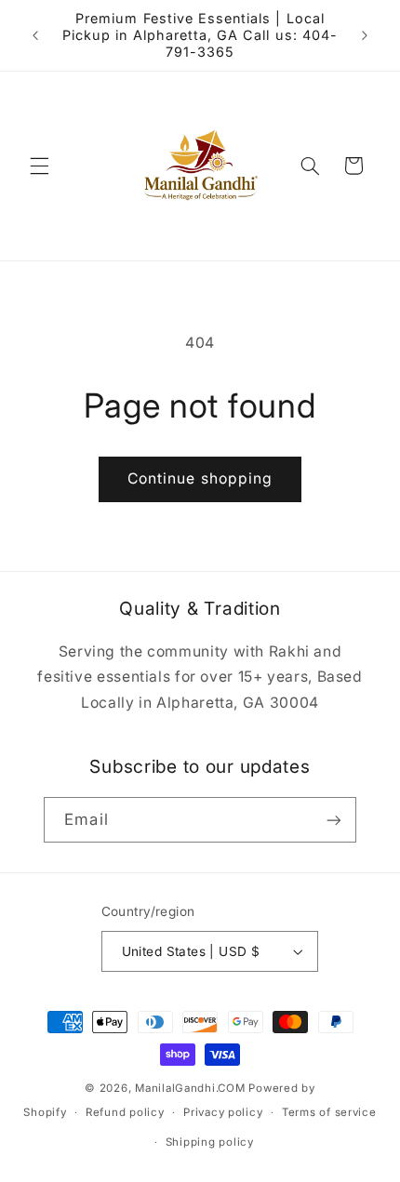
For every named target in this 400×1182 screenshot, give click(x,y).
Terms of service (329, 1112)
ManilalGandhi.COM (190, 1088)
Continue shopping (200, 478)
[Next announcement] (364, 35)
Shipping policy (210, 1142)
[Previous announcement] (35, 35)
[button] (39, 165)
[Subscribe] (333, 820)
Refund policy (125, 1112)
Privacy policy (222, 1112)
